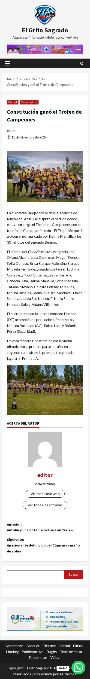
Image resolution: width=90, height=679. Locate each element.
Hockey (12, 651)
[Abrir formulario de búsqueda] (82, 63)
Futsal (78, 645)
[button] (7, 63)
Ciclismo (49, 645)
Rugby (52, 651)
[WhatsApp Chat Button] (78, 667)
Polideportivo (33, 651)
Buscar (74, 574)
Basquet (32, 645)
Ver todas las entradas (45, 505)
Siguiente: (43, 545)
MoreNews (43, 674)
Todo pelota (29, 102)
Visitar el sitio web (45, 493)
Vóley (54, 657)
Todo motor (37, 657)
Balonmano (14, 645)
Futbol (12, 102)
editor (11, 130)
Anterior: (40, 527)
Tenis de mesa (71, 651)
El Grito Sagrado (45, 30)
